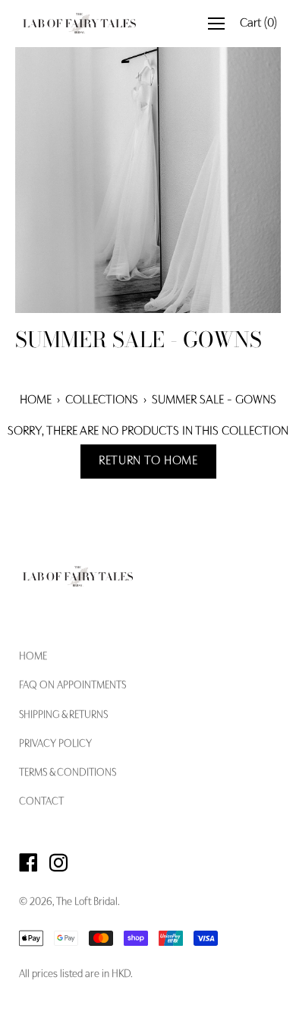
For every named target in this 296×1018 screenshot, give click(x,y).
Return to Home (148, 461)
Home (36, 400)
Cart (258, 23)
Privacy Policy (55, 744)
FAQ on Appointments (72, 686)
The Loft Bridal (87, 902)
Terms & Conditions (67, 773)
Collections (101, 400)
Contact (41, 802)
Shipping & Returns (63, 715)
